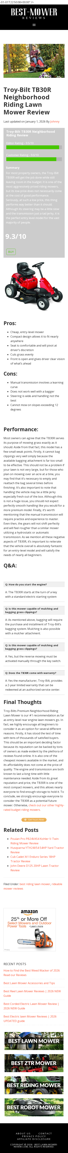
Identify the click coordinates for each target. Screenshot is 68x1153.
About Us (23, 1133)
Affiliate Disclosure (34, 1139)
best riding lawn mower (35, 884)
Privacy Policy (34, 1136)
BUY (11, 252)
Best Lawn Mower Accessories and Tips (29, 983)
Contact (45, 1133)
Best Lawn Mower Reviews (34, 13)
